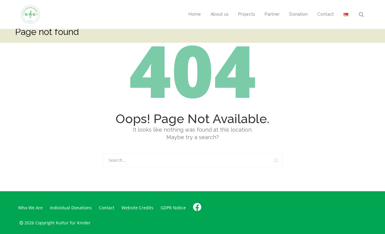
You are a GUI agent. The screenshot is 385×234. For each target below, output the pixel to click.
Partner (272, 14)
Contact (325, 14)
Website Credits (137, 208)
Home (195, 14)
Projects (246, 14)
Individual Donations (71, 208)
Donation (298, 14)
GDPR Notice (173, 208)
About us (220, 14)
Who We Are (30, 208)
